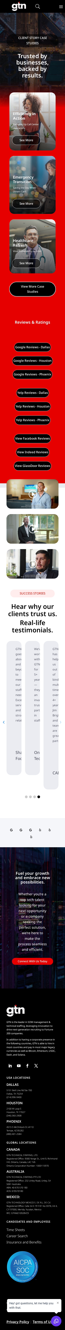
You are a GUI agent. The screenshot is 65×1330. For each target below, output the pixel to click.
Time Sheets (15, 1229)
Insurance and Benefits (24, 1242)
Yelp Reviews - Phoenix (32, 420)
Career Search (17, 1236)
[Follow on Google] (13, 830)
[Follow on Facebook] (27, 1065)
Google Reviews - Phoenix (32, 374)
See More (26, 140)
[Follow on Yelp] (41, 830)
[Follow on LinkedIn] (10, 1065)
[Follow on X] (36, 1065)
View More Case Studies (32, 289)
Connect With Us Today (32, 961)
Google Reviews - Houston (32, 360)
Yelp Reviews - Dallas (32, 393)
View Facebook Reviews (32, 438)
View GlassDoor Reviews (32, 466)
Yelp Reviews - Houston (33, 406)
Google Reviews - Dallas (32, 347)
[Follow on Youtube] (18, 1065)
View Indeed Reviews (32, 452)
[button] (26, 796)
